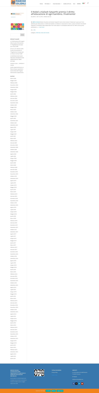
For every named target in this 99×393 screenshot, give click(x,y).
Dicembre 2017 (14, 225)
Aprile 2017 (13, 243)
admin (34, 16)
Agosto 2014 (13, 314)
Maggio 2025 (13, 80)
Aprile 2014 (13, 323)
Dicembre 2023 (14, 100)
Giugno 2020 (13, 158)
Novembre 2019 (14, 174)
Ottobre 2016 (13, 256)
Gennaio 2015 (13, 303)
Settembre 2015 (14, 285)
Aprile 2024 (13, 94)
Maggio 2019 (13, 187)
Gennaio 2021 (13, 143)
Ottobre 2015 (13, 283)
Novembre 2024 (14, 85)
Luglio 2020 (13, 156)
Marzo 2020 (13, 165)
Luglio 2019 (13, 183)
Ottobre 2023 (13, 105)
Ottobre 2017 (13, 229)
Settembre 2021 (14, 125)
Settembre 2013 (14, 338)
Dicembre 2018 (14, 198)
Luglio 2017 (13, 236)
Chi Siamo (47, 3)
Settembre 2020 (14, 151)
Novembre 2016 (14, 254)
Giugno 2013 (13, 340)
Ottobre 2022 (13, 111)
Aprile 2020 (13, 163)
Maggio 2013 (13, 343)
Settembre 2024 (14, 87)
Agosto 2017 (13, 234)
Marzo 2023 (13, 109)
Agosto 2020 (13, 154)
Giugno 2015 (13, 291)
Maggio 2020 (13, 160)
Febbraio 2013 (13, 349)
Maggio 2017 (13, 240)
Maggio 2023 (13, 107)
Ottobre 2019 (13, 176)
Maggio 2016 (13, 267)
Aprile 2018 (13, 216)
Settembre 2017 (14, 231)
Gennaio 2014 (13, 329)
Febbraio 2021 (13, 140)
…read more (41, 27)
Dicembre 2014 (14, 305)
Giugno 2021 (13, 131)
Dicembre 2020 (14, 145)
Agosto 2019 (13, 180)
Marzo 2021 (13, 138)
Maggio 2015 (13, 294)
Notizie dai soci (47, 16)
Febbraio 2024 (13, 96)
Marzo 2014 (13, 325)
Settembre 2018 (14, 205)
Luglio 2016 (13, 263)
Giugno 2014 (13, 318)
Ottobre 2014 (13, 309)
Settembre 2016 (14, 258)
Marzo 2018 (13, 218)
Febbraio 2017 (13, 247)
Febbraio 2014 (13, 327)
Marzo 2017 (13, 245)
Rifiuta (53, 390)
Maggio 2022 (13, 116)
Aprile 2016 (13, 269)
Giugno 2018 (13, 211)
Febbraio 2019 (13, 194)
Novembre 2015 (14, 280)
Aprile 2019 (13, 189)
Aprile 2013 (13, 345)
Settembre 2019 (14, 178)
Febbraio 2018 (13, 220)
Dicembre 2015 (14, 278)
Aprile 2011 (13, 358)
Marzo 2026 (13, 78)
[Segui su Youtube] (82, 383)
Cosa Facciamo (56, 3)
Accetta (48, 390)
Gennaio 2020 (13, 169)
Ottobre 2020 (13, 149)
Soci (74, 3)
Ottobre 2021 (13, 123)
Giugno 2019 (13, 185)
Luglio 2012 (13, 356)
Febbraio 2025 (13, 83)
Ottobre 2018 (13, 203)
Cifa (34, 30)
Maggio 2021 (13, 134)
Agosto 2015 (13, 287)
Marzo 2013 (13, 347)
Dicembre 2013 (14, 332)
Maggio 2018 (13, 214)
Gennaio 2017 (13, 249)
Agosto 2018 (13, 207)
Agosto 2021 (13, 127)
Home (41, 3)
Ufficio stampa (36, 22)
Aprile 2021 (13, 136)
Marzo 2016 (13, 271)
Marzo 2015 (13, 298)
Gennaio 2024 (13, 98)
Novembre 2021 (14, 120)
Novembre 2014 (14, 307)
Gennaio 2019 (13, 196)
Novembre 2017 (14, 227)
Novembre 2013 (14, 334)
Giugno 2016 (13, 265)
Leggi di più (60, 390)
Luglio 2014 (13, 316)
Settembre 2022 (14, 114)
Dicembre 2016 (14, 251)
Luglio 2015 (13, 289)
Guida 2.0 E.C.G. (67, 3)
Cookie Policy (54, 375)
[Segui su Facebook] (73, 383)
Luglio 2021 (13, 129)
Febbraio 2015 (13, 300)
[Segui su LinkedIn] (79, 383)
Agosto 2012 (13, 354)
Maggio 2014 (13, 320)
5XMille (79, 3)
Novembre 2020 (14, 147)
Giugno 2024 (13, 89)
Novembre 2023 (14, 103)
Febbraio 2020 (13, 167)
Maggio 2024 (13, 91)
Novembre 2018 (14, 200)
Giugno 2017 (13, 238)
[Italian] (84, 4)
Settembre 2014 (14, 311)
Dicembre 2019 (14, 171)
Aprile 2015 (13, 296)
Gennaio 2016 (13, 276)
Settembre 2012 (14, 352)
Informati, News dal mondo (42, 32)
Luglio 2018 (13, 209)
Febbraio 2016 (13, 274)
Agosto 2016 (13, 260)
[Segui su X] (76, 383)
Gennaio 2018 (13, 223)
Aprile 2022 (13, 118)
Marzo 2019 (13, 191)
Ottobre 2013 (13, 336)
